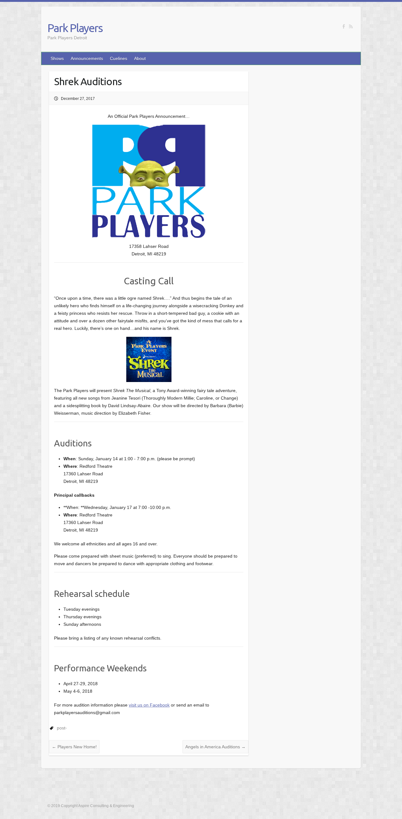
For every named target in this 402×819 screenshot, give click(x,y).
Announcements (87, 58)
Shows (57, 58)
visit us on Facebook (149, 704)
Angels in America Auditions (215, 746)
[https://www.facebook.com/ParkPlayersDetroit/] (343, 26)
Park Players (74, 27)
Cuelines (118, 58)
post (61, 727)
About (140, 58)
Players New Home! (74, 746)
